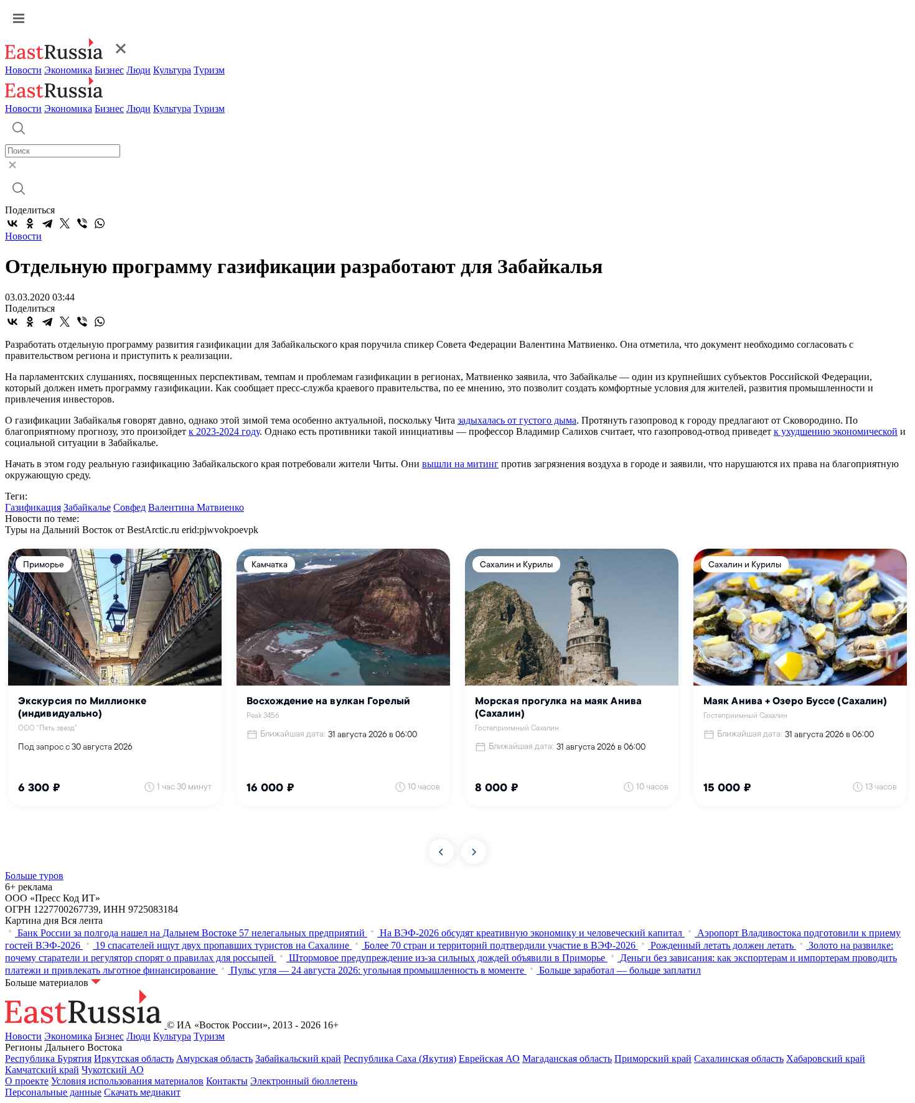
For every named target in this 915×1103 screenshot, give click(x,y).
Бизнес (109, 70)
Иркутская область (134, 1058)
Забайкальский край (298, 1058)
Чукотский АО (113, 1069)
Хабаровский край (825, 1058)
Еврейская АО (489, 1058)
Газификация (33, 507)
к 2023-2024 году (224, 431)
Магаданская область (567, 1058)
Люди (138, 70)
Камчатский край (42, 1069)
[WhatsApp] (99, 223)
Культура (172, 70)
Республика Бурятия (48, 1058)
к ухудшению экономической (836, 431)
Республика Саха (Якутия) (400, 1058)
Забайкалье (87, 507)
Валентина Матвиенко (196, 507)
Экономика (68, 70)
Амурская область (214, 1058)
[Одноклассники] (29, 223)
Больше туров (34, 875)
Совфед (129, 507)
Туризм (209, 70)
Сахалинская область (739, 1058)
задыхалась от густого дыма (517, 420)
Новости (23, 70)
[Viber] (82, 223)
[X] (64, 223)
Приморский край (653, 1058)
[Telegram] (47, 223)
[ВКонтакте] (12, 223)
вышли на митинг (460, 463)
